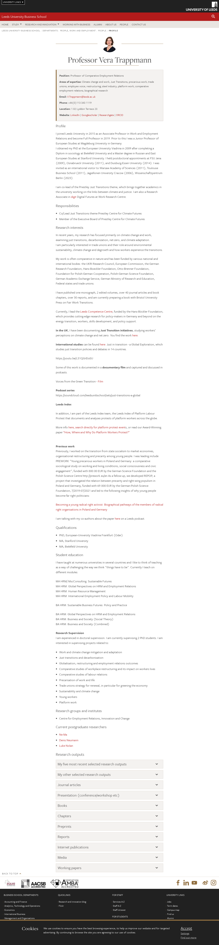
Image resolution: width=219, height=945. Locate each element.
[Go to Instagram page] (213, 883)
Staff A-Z (117, 905)
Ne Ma (63, 734)
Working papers (69, 867)
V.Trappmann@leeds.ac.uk (81, 96)
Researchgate (106, 115)
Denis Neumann (68, 740)
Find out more (188, 937)
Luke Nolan (66, 745)
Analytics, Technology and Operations (22, 905)
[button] (213, 16)
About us (110, 24)
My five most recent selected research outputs (92, 764)
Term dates (172, 905)
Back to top (10, 873)
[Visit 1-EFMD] (10, 883)
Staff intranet (119, 910)
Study (15, 24)
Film (100, 381)
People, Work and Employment (78, 30)
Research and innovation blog (72, 901)
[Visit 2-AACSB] (32, 883)
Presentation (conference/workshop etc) (89, 795)
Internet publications (73, 847)
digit (74, 197)
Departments (50, 30)
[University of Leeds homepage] (201, 6)
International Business (14, 914)
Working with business (76, 24)
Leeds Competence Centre (96, 311)
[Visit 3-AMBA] (63, 883)
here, (71, 427)
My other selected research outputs (84, 774)
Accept (186, 928)
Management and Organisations (19, 918)
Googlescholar (89, 115)
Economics (9, 910)
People (124, 24)
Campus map (173, 910)
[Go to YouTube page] (194, 883)
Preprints (64, 826)
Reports (63, 836)
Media (62, 857)
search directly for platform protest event (100, 427)
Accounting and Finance (15, 901)
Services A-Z (119, 901)
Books (62, 805)
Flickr (61, 905)
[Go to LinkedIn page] (186, 883)
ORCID (119, 115)
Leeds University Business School (24, 16)
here (135, 335)
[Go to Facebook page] (178, 883)
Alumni (98, 24)
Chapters (64, 815)
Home (5, 24)
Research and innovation (40, 24)
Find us (170, 914)
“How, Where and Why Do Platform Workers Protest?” (96, 432)
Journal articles (69, 784)
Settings (185, 933)
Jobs (169, 901)
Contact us (139, 24)
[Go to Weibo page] (205, 883)
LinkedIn (75, 115)
